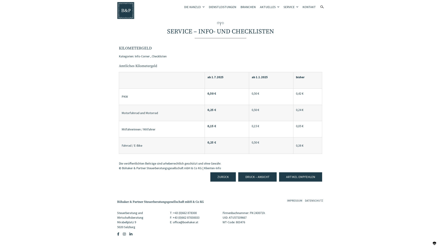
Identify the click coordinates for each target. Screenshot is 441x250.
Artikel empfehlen (300, 177)
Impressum (294, 200)
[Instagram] (125, 234)
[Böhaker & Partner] (125, 10)
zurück (223, 177)
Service (289, 7)
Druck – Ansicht (257, 177)
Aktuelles (268, 7)
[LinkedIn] (131, 234)
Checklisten (159, 56)
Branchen (248, 7)
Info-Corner (142, 56)
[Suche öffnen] (322, 7)
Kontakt (309, 7)
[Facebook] (118, 234)
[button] (434, 243)
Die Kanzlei (192, 7)
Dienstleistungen (222, 7)
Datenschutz (314, 200)
